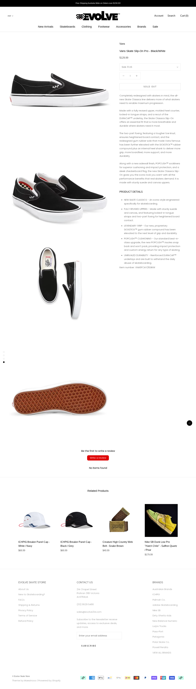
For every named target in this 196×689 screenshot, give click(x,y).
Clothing (87, 26)
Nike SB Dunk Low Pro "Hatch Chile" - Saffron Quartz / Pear (161, 546)
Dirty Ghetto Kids (162, 615)
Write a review (98, 458)
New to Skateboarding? (31, 594)
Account (158, 15)
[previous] (9, 526)
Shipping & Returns (29, 605)
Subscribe (88, 646)
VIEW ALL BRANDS (162, 652)
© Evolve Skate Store (21, 676)
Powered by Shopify (49, 680)
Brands (141, 26)
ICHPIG (156, 594)
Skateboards (67, 26)
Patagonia (158, 636)
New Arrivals (45, 26)
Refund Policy (25, 620)
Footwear (104, 26)
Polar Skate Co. (161, 642)
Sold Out (150, 87)
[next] (186, 526)
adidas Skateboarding (165, 605)
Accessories (123, 26)
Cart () (184, 15)
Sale (155, 26)
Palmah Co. (159, 599)
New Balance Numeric (165, 620)
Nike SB (156, 610)
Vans (122, 43)
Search (171, 15)
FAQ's (21, 599)
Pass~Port (158, 631)
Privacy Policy (25, 610)
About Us (23, 589)
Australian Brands (162, 589)
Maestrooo (30, 680)
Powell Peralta (160, 647)
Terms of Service (27, 615)
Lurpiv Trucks (159, 626)
